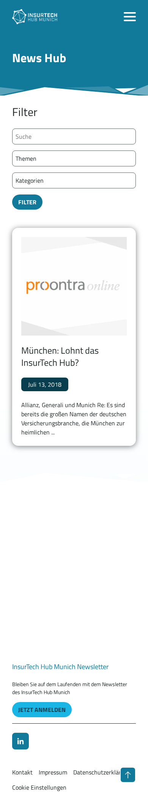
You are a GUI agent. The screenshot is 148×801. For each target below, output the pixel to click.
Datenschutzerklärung (102, 772)
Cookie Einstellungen (39, 787)
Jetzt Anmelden (42, 709)
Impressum (53, 772)
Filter (27, 202)
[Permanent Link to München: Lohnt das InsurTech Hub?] (74, 286)
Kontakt (22, 772)
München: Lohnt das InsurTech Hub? (60, 356)
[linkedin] (20, 741)
